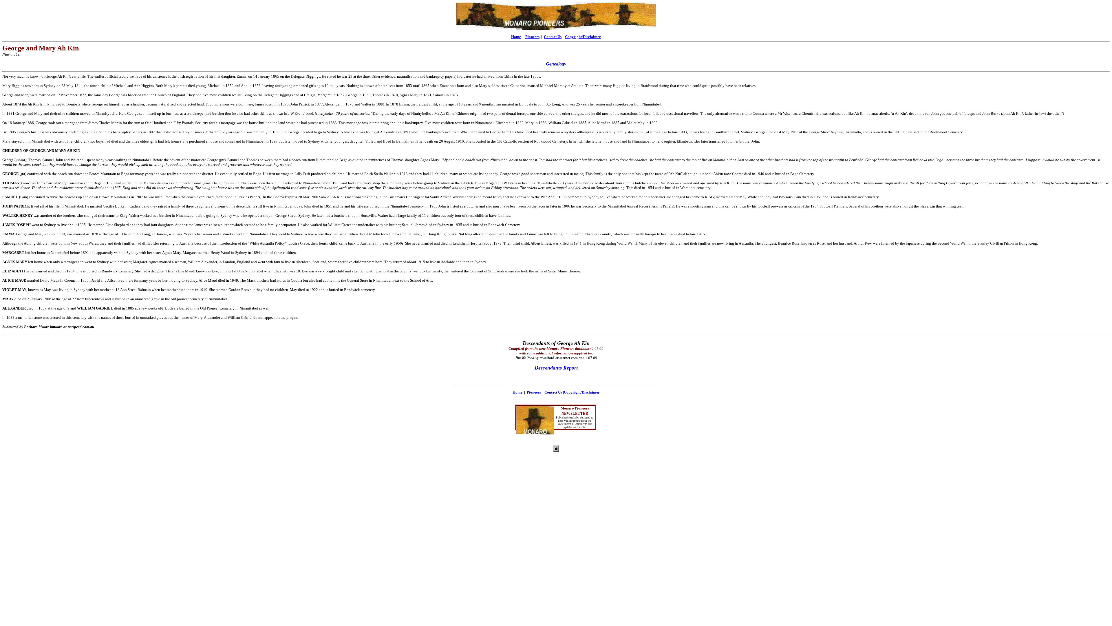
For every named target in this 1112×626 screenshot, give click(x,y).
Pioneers (532, 36)
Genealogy (556, 63)
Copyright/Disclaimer (583, 36)
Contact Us (553, 36)
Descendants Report (556, 368)
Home (516, 36)
